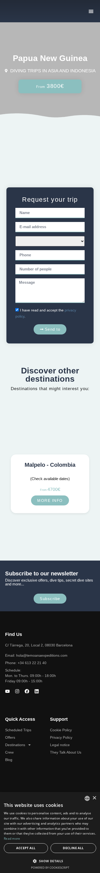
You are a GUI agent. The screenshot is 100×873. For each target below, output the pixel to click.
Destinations (15, 745)
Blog (8, 760)
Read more (12, 838)
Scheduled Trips (18, 730)
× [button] (94, 798)
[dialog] (50, 832)
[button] (91, 11)
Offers (10, 737)
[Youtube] (7, 691)
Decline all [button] (73, 848)
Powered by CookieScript (50, 867)
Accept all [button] (25, 848)
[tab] (50, 147)
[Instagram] (17, 691)
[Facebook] (27, 691)
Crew (9, 752)
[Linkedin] (36, 691)
